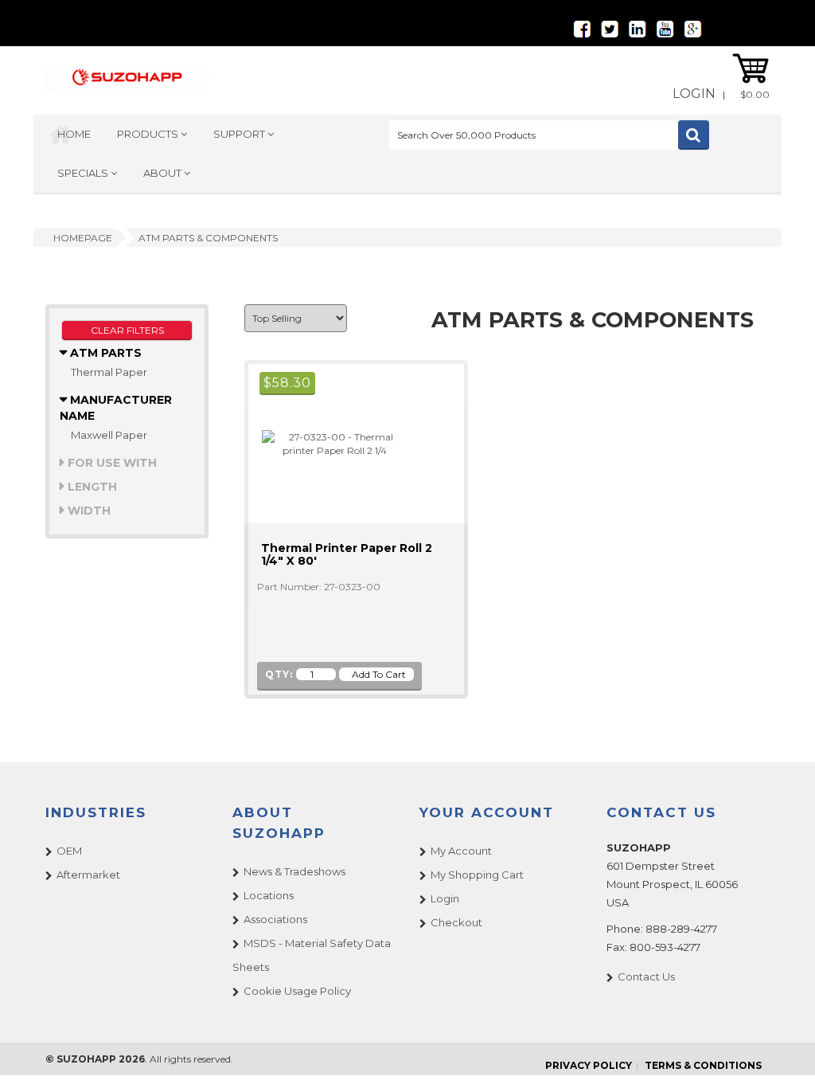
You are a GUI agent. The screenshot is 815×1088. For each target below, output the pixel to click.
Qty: (279, 674)
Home (74, 133)
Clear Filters (127, 330)
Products (149, 133)
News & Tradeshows (294, 871)
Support (240, 133)
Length (90, 486)
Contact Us (646, 976)
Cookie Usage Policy (297, 990)
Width (87, 510)
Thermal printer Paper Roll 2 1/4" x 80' (346, 554)
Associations (275, 919)
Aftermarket (88, 874)
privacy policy (588, 1065)
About (163, 172)
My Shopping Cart (477, 874)
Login (694, 93)
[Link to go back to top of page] (783, 1056)
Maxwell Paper (109, 435)
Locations (269, 895)
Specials (84, 172)
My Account (461, 850)
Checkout (456, 922)
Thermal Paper (109, 372)
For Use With (110, 463)
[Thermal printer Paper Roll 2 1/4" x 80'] (328, 442)
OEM (69, 850)
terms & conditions (703, 1065)
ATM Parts (104, 353)
